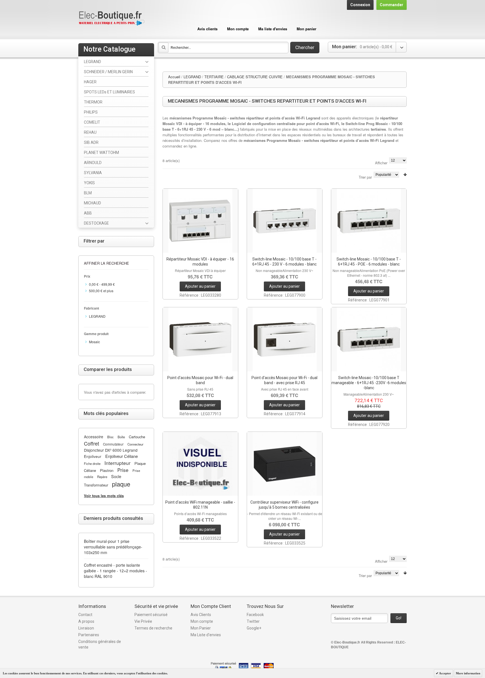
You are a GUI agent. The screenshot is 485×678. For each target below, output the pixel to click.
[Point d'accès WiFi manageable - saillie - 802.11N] (200, 464)
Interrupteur (117, 462)
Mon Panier (201, 628)
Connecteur (135, 444)
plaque (121, 483)
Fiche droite (92, 463)
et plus (101, 290)
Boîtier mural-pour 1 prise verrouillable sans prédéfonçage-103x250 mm (113, 546)
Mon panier (306, 28)
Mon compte (238, 28)
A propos (86, 621)
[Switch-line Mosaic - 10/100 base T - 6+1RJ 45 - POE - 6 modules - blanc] (368, 221)
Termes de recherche (153, 628)
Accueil (174, 76)
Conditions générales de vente (99, 644)
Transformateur (96, 485)
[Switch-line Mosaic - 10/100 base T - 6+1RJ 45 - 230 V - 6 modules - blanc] (284, 221)
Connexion (360, 5)
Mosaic (94, 341)
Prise (123, 469)
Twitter (253, 621)
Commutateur (113, 444)
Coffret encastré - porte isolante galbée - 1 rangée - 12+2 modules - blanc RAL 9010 (115, 570)
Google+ (254, 628)
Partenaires (88, 635)
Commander (391, 5)
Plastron (106, 470)
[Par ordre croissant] (405, 174)
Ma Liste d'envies (206, 635)
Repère (102, 476)
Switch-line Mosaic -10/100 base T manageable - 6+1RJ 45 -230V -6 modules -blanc (368, 382)
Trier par (365, 177)
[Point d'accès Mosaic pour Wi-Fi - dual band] (200, 339)
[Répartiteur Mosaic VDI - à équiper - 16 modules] (200, 221)
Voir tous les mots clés (104, 495)
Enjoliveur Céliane (121, 456)
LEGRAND (192, 76)
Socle (116, 476)
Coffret (91, 443)
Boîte (121, 437)
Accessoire (93, 436)
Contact (85, 614)
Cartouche (137, 436)
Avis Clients (201, 614)
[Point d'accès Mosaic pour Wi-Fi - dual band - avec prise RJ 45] (284, 339)
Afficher (381, 162)
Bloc (110, 437)
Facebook (255, 614)
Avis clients (207, 28)
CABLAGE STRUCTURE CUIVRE (255, 76)
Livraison (86, 628)
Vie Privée (143, 621)
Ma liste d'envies (272, 28)
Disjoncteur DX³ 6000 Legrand (111, 450)
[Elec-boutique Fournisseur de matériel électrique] (111, 18)
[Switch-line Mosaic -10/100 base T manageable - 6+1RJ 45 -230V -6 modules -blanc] (368, 339)
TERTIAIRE (214, 76)
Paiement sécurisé (151, 614)
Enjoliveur (92, 456)
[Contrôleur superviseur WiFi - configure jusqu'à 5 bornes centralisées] (284, 464)
